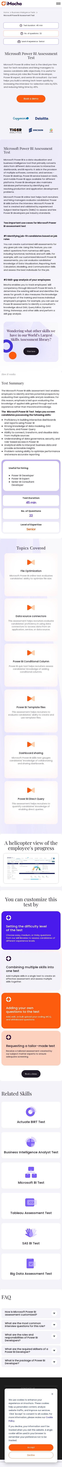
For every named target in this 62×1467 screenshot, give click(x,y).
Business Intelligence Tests (23, 12)
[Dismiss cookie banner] (52, 1394)
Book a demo (31, 98)
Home (6, 12)
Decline (31, 1455)
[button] (58, 3)
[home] (11, 3)
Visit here (31, 351)
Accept (31, 1447)
